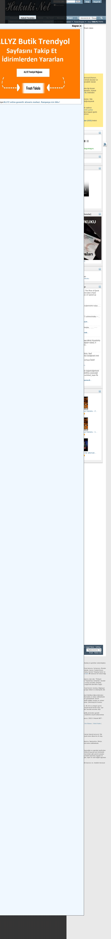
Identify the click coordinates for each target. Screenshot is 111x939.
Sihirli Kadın (97, 723)
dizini (86, 673)
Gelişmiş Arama (97, 21)
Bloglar (70, 18)
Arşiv (91, 653)
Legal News (90, 647)
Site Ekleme (87, 723)
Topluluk (68, 22)
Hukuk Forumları (28, 18)
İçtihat (98, 647)
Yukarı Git (97, 653)
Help (87, 2)
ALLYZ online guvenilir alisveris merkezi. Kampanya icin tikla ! (31, 102)
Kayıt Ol (97, 2)
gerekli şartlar (87, 110)
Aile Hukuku (85, 278)
